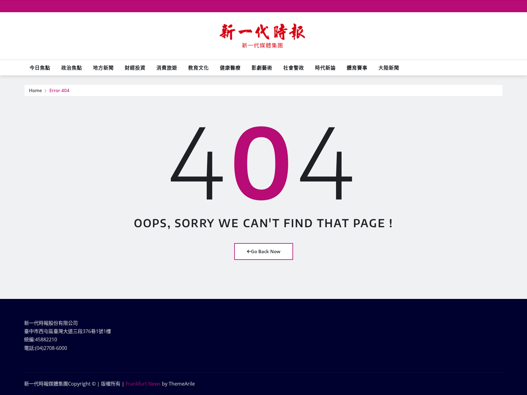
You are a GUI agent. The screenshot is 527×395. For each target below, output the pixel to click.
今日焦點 (40, 68)
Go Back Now (265, 251)
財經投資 (135, 68)
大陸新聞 (388, 68)
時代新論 (325, 68)
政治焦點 (71, 68)
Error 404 (59, 90)
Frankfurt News (143, 383)
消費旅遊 (166, 68)
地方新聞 (103, 68)
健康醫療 (230, 68)
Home (35, 90)
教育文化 (198, 68)
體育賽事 (357, 68)
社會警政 (293, 68)
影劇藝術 (262, 68)
